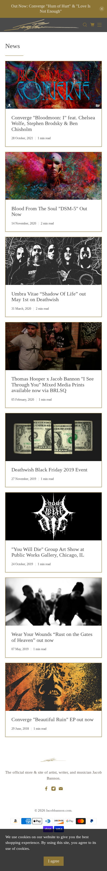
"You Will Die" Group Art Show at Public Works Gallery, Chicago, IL (47, 552)
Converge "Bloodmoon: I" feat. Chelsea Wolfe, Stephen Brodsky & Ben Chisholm (53, 123)
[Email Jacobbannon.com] (60, 790)
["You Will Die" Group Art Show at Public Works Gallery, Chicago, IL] (53, 516)
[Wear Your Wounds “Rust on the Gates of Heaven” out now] (53, 602)
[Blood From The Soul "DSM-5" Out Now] (53, 176)
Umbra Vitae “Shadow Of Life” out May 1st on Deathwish (48, 296)
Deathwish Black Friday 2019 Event (49, 469)
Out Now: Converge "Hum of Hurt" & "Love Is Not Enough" (50, 8)
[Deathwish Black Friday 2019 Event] (53, 437)
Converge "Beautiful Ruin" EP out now (52, 719)
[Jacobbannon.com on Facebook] (46, 790)
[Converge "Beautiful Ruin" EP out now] (53, 687)
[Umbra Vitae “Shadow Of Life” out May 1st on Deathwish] (53, 261)
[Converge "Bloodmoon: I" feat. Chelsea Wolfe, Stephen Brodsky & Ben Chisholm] (53, 85)
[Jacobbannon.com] (41, 25)
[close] (101, 8)
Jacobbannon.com (58, 810)
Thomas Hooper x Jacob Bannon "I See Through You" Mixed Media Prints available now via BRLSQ (52, 384)
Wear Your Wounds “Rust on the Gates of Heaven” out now (51, 637)
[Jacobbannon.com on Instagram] (53, 790)
